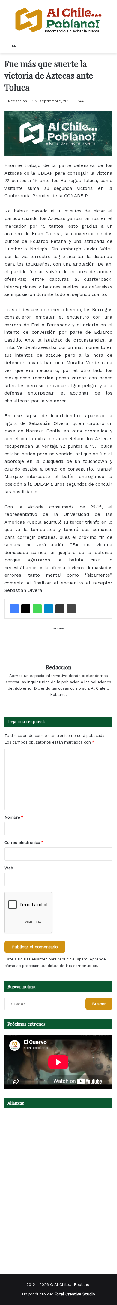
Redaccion (17, 101)
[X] (25, 608)
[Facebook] (14, 608)
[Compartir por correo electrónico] (60, 608)
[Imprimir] (71, 608)
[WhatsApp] (37, 608)
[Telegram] (48, 608)
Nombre (13, 817)
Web (8, 868)
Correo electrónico (24, 842)
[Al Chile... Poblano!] (59, 20)
